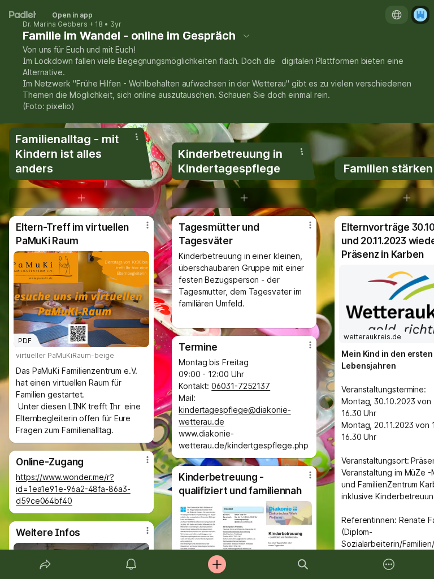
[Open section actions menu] (137, 136)
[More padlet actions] (388, 564)
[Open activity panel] (131, 564)
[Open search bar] (303, 564)
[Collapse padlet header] (246, 35)
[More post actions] (140, 229)
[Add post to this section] (81, 198)
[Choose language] (396, 15)
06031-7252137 (240, 386)
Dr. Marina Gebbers (55, 24)
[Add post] (217, 564)
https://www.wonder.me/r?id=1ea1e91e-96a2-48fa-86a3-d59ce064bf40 (73, 488)
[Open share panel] (45, 564)
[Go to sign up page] (420, 15)
